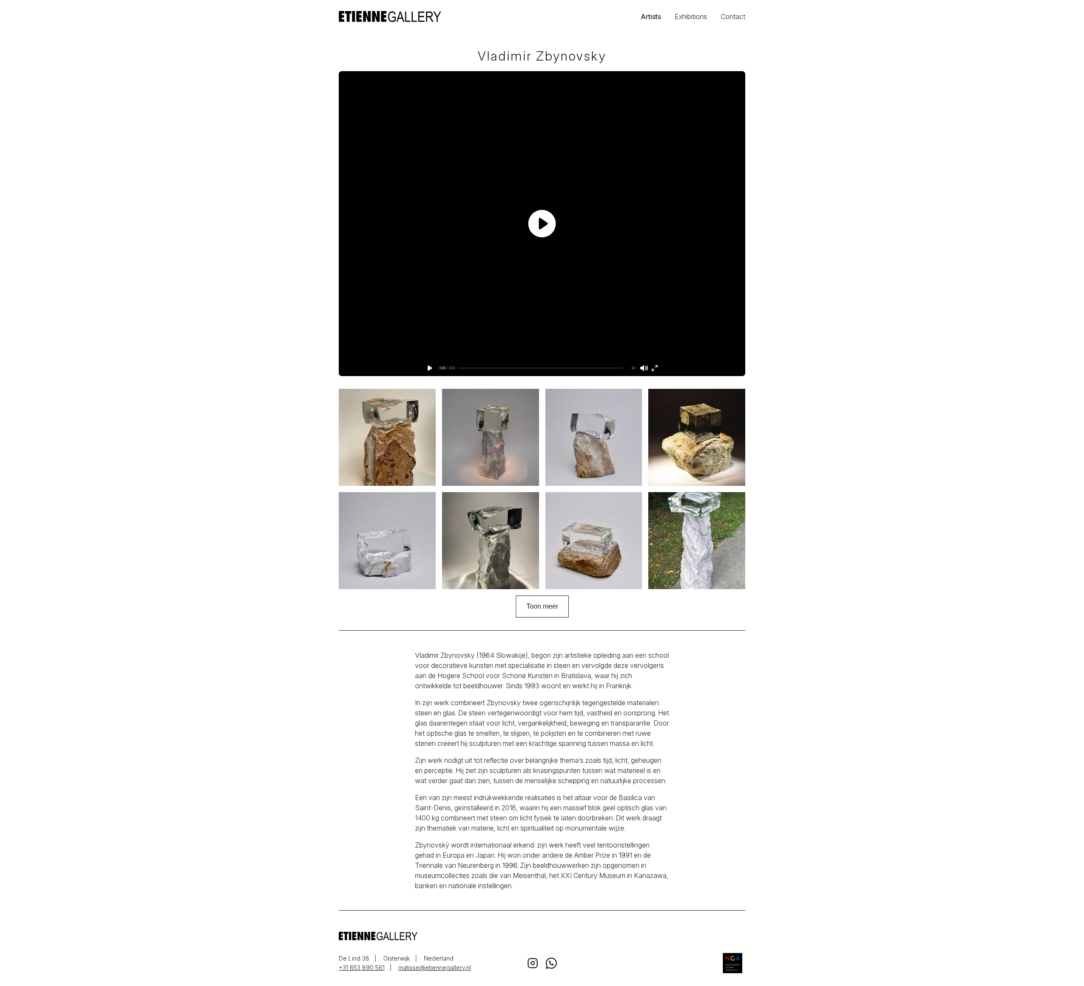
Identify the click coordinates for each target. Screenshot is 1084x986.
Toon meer (542, 606)
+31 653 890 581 (361, 967)
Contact (733, 16)
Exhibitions (691, 16)
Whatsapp (551, 963)
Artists (651, 16)
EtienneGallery (440, 16)
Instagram (532, 963)
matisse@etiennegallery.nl (434, 967)
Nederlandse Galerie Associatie (732, 963)
